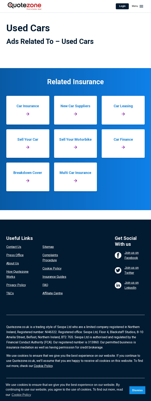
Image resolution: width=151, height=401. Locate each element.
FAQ (45, 285)
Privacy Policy (16, 285)
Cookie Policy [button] (21, 394)
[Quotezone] (24, 6)
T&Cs (10, 293)
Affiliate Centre (52, 293)
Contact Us (13, 247)
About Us (12, 263)
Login (122, 6)
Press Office (15, 255)
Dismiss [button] (137, 390)
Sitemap (48, 247)
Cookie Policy (52, 268)
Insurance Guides (54, 277)
